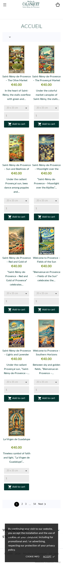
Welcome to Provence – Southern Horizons (46, 352)
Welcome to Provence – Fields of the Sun (46, 260)
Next (42, 504)
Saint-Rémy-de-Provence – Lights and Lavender (16, 352)
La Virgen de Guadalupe (16, 439)
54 (34, 504)
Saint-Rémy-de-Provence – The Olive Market (16, 78)
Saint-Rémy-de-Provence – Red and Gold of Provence (16, 260)
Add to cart (16, 124)
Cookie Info (32, 557)
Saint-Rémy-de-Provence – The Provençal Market (46, 78)
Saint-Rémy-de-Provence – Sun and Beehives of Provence (16, 167)
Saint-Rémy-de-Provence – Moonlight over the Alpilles (46, 167)
